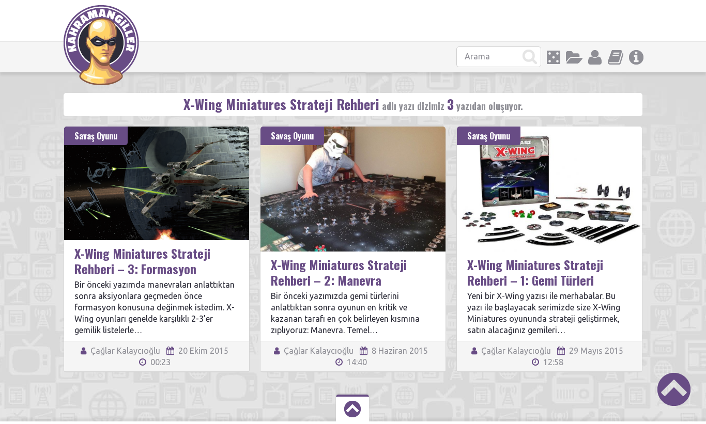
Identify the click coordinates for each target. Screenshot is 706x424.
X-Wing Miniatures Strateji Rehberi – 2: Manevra (339, 272)
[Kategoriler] (574, 57)
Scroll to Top (673, 389)
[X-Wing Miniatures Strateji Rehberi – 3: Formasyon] (156, 131)
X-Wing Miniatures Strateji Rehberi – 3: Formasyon (142, 261)
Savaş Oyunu (95, 136)
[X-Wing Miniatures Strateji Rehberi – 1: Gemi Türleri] (549, 131)
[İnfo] (636, 57)
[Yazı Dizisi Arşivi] (615, 57)
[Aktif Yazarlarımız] (595, 57)
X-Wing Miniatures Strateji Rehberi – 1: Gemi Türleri (535, 272)
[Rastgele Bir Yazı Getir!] (553, 57)
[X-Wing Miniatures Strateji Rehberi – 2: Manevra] (353, 131)
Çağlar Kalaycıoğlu (124, 350)
